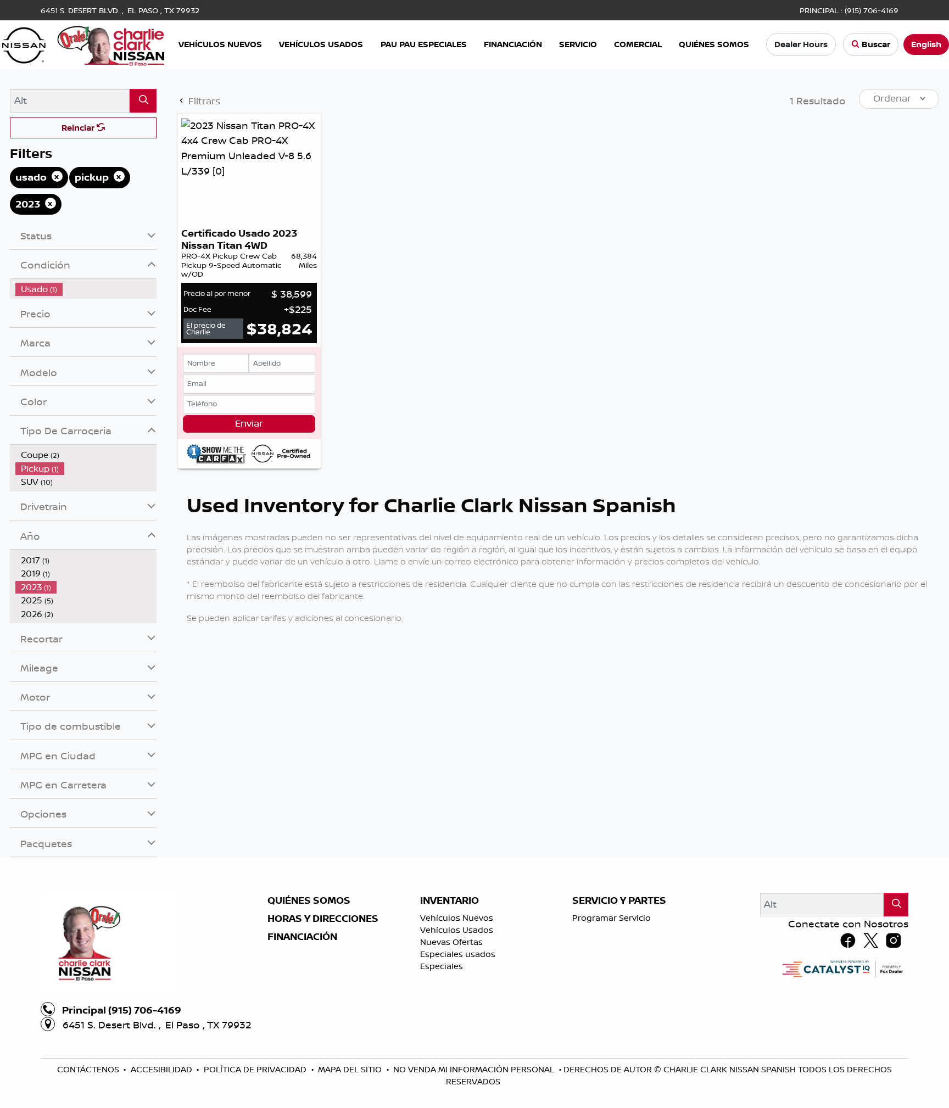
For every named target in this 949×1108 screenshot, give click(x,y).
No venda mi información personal (474, 1069)
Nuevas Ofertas (451, 942)
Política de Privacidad (256, 1069)
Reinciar (79, 127)
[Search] (143, 101)
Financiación (302, 936)
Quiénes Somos (308, 900)
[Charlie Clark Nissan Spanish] (83, 43)
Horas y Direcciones (322, 918)
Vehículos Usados (456, 930)
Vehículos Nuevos (456, 918)
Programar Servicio (611, 918)
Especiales (441, 966)
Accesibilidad (162, 1069)
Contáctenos (89, 1069)
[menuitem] (86, 289)
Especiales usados (457, 954)
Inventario (449, 900)
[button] (221, 45)
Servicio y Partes (619, 900)
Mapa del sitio (351, 1069)
